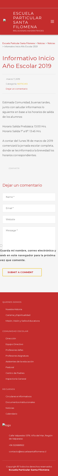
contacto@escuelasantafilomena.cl (27, 451)
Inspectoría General (16, 379)
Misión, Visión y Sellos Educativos (23, 321)
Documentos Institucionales (20, 402)
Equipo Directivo (14, 344)
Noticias (22, 84)
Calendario (11, 413)
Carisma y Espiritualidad (18, 315)
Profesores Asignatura (17, 355)
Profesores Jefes (14, 350)
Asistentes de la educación (20, 361)
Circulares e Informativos (18, 396)
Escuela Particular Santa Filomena (29, 469)
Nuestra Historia (14, 309)
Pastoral (10, 367)
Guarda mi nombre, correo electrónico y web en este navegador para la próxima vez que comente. (28, 255)
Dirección (11, 338)
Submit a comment (20, 272)
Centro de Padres (15, 373)
